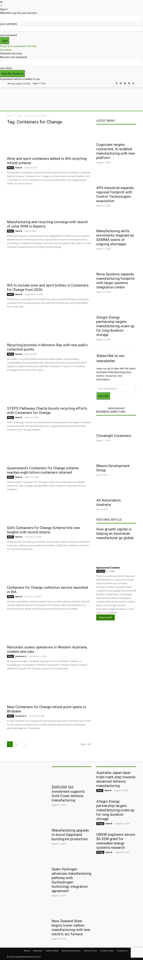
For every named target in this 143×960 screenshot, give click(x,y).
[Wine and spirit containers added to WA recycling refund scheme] (49, 141)
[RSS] (129, 83)
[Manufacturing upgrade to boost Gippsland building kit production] (71, 820)
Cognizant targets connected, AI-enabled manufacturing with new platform (115, 151)
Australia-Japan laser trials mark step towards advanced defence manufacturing (116, 779)
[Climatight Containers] (116, 425)
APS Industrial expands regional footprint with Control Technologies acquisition (115, 194)
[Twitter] (133, 83)
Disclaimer (6, 49)
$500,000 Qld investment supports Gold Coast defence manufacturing (68, 793)
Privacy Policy (107, 950)
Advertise (38, 950)
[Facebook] (116, 83)
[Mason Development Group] (116, 455)
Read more (104, 617)
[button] (132, 107)
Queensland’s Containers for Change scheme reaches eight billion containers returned (43, 470)
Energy (100, 823)
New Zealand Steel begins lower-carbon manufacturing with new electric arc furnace (71, 927)
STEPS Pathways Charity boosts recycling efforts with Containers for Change (47, 410)
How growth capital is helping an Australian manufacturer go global (115, 533)
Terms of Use (90, 950)
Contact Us (122, 950)
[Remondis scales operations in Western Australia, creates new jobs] (49, 630)
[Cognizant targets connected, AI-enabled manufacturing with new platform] (116, 134)
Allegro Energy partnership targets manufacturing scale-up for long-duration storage (115, 326)
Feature (100, 571)
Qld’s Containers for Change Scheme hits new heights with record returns (43, 530)
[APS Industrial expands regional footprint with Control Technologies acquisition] (116, 177)
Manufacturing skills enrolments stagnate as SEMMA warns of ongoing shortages (115, 237)
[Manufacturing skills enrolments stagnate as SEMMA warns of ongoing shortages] (116, 220)
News (10, 167)
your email (6, 67)
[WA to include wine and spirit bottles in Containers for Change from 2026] (49, 268)
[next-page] (24, 744)
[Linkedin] (125, 83)
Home (10, 115)
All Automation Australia (108, 502)
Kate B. (18, 167)
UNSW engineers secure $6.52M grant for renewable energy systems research (115, 841)
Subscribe (103, 396)
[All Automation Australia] (116, 490)
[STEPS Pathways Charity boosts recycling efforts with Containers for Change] (49, 391)
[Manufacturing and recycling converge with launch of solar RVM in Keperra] (49, 204)
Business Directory (111, 411)
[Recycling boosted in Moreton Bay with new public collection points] (49, 328)
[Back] (1, 5)
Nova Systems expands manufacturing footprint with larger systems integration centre (115, 280)
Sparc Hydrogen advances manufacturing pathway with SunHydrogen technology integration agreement (71, 880)
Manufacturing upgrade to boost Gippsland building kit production (70, 834)
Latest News (105, 120)
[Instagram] (121, 83)
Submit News (52, 950)
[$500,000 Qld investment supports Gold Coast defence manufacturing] (71, 777)
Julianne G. (21, 656)
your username (8, 23)
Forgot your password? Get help (18, 46)
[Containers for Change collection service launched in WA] (49, 570)
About (27, 950)
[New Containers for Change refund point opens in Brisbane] (49, 689)
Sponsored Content (108, 567)
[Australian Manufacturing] (25, 95)
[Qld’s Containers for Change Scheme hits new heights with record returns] (49, 510)
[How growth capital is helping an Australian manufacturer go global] (116, 552)
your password (8, 35)
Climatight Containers (113, 436)
